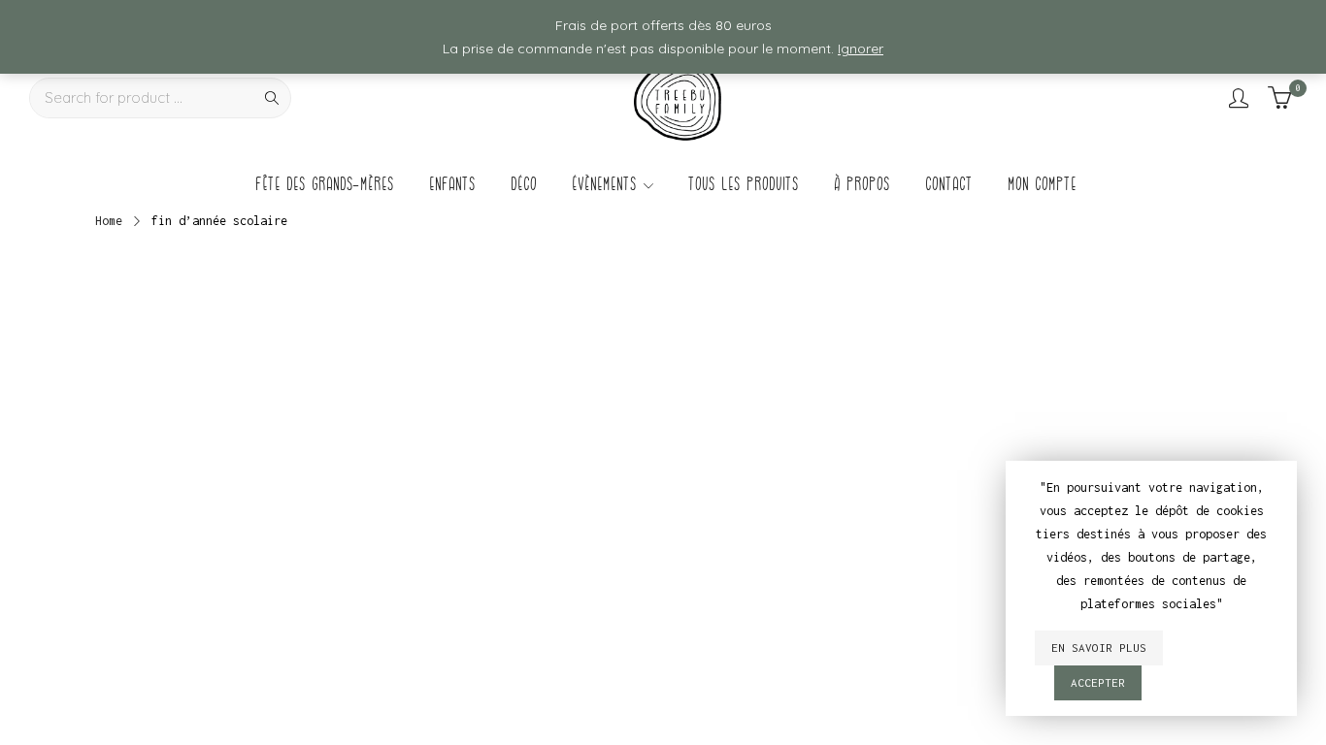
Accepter (1098, 682)
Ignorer (860, 48)
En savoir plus (1098, 647)
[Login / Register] (1238, 97)
